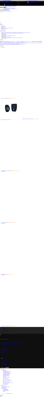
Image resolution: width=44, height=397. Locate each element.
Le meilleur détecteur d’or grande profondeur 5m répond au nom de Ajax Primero (12, 37)
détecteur (11, 41)
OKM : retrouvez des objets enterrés (11, 44)
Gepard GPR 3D (3, 274)
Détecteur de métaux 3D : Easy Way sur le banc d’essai (8, 35)
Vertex (22, 44)
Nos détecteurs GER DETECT (7, 0)
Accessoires (2, 25)
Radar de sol (3, 29)
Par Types (4, 3)
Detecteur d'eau (3, 26)
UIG (20, 44)
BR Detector (8, 41)
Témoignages (3, 362)
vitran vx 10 (24, 44)
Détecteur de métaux (13, 4)
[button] (22, 327)
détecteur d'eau (15, 41)
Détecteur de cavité (3, 350)
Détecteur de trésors (7, 10)
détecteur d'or (19, 41)
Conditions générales (4, 364)
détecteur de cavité (24, 41)
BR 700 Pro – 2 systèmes (4, 98)
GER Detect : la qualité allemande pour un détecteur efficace (21, 42)
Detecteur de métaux (4, 28)
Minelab (1, 44)
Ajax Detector (2, 41)
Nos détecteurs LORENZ (7, 1)
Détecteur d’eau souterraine (5, 349)
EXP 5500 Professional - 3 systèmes (6, 170)
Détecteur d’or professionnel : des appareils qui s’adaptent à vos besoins (10, 344)
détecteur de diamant (29, 41)
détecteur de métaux (36, 41)
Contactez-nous (3, 365)
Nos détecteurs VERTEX (7, 2)
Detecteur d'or (3, 27)
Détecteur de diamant (13, 5)
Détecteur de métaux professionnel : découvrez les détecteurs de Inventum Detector (12, 33)
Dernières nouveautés (4, 363)
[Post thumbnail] (15, 32)
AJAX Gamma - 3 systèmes (4, 222)
